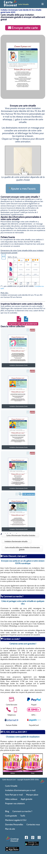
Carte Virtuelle (11, 786)
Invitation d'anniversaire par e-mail (20, 790)
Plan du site (10, 829)
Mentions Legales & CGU (15, 820)
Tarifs (22, 816)
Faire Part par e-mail (14, 795)
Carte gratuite (11, 816)
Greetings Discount (14, 840)
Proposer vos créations (15, 803)
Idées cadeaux (11, 799)
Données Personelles (14, 824)
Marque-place (32, 795)
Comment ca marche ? (22, 811)
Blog (7, 811)
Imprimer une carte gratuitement (23, 324)
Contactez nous (33, 824)
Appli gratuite (26, 799)
